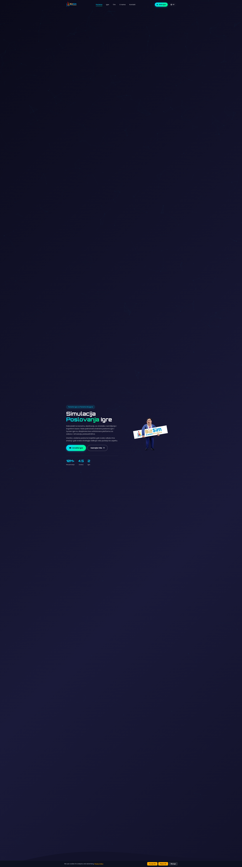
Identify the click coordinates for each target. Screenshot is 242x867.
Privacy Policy (98, 864)
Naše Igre (162, 4)
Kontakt (132, 4)
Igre (107, 4)
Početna (99, 4)
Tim (114, 4)
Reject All (163, 864)
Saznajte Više (96, 448)
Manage (173, 864)
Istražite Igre (77, 448)
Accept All (152, 864)
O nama (122, 4)
